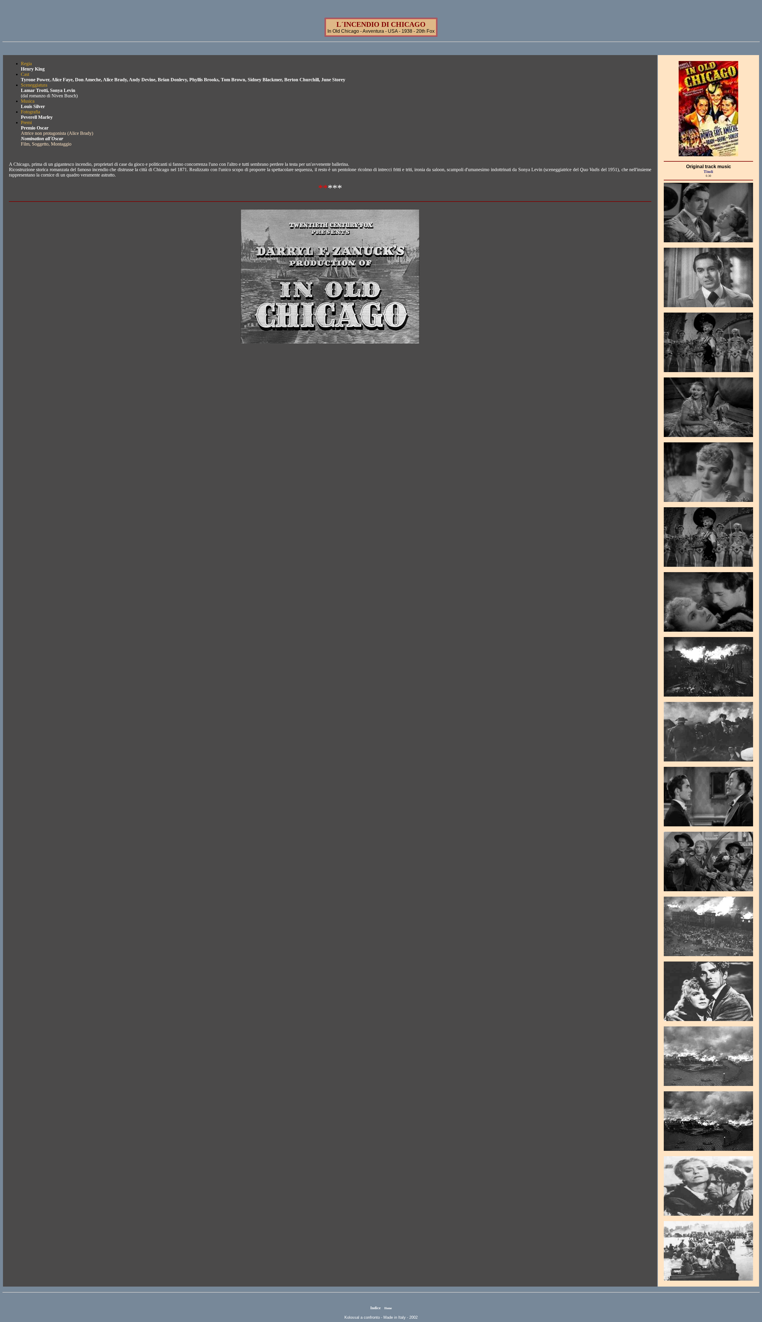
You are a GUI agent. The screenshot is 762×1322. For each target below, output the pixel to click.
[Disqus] (330, 444)
